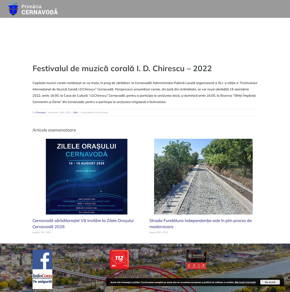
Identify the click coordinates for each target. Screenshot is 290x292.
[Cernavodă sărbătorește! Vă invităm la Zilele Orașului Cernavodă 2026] (86, 176)
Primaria (40, 112)
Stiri (76, 112)
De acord (270, 282)
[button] (277, 24)
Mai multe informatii (245, 282)
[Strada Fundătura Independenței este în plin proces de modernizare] (203, 176)
